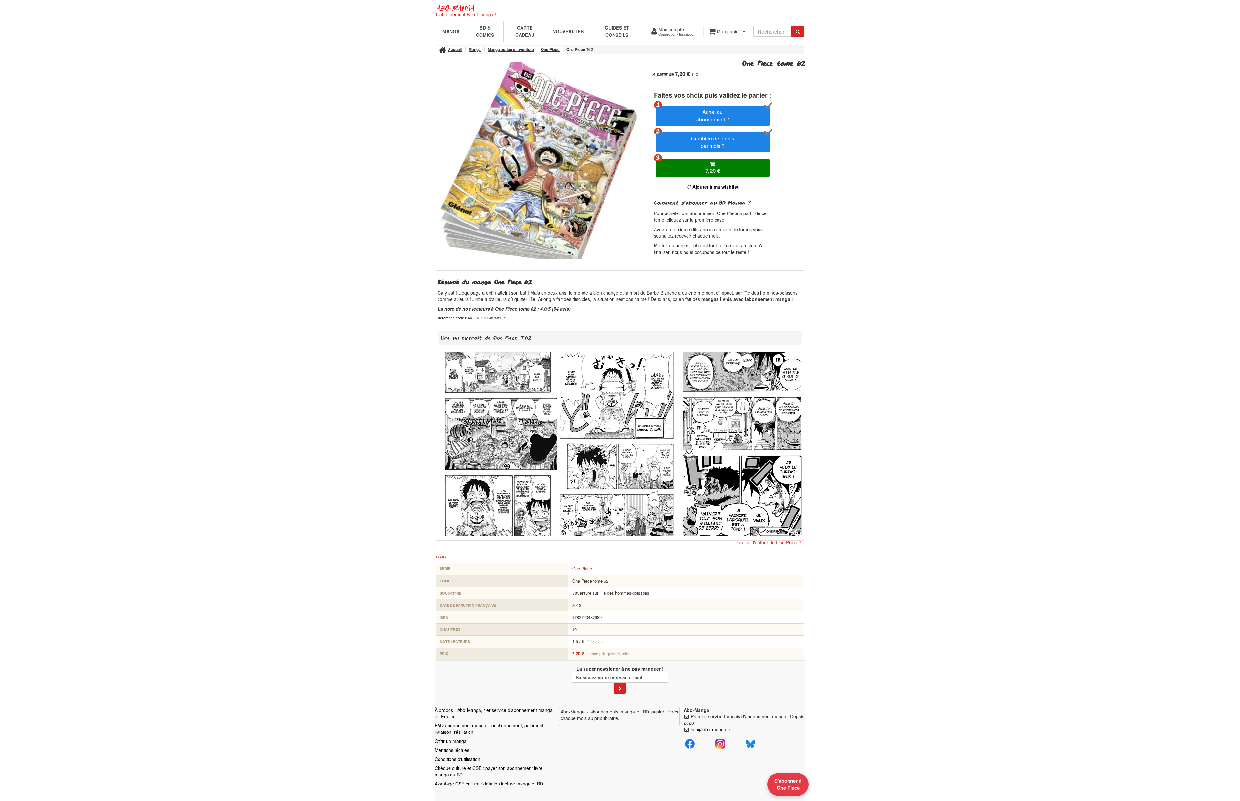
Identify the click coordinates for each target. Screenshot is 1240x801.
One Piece (582, 569)
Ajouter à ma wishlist (715, 186)
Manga (451, 31)
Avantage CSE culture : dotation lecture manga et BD (489, 783)
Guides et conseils (617, 31)
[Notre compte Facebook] (690, 743)
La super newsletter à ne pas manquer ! (620, 668)
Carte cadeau (524, 31)
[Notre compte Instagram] (720, 743)
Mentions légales (452, 750)
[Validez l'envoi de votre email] (620, 688)
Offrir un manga (451, 741)
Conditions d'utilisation (457, 759)
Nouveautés (568, 31)
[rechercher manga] (797, 31)
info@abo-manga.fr (710, 729)
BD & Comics (485, 31)
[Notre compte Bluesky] (750, 743)
